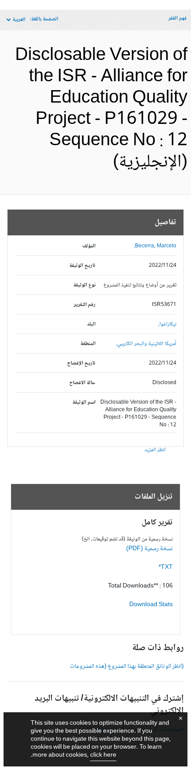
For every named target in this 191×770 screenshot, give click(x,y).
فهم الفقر (177, 18)
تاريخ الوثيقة (82, 266)
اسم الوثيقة (84, 402)
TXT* (166, 567)
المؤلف (89, 246)
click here (103, 755)
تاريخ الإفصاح (81, 363)
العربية (18, 19)
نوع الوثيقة (84, 285)
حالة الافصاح (82, 383)
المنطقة (88, 344)
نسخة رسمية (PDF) (149, 549)
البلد (91, 324)
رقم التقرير (85, 305)
